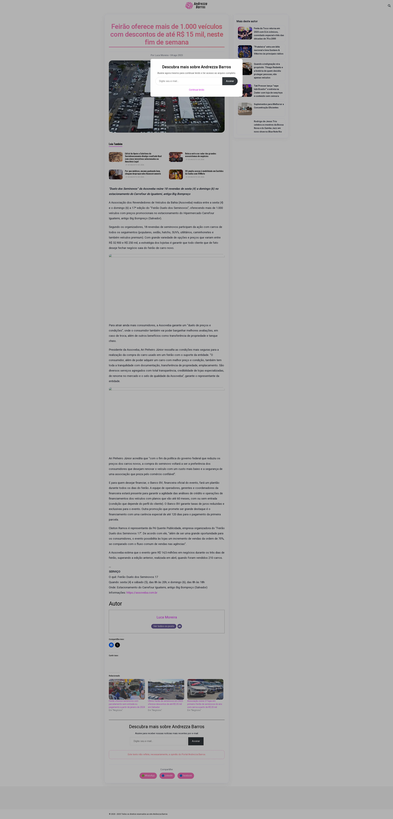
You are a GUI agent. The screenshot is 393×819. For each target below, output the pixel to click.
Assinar (230, 81)
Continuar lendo (196, 89)
